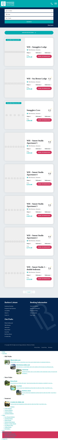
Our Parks (4, 353)
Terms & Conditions (34, 306)
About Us (6, 312)
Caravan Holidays (9, 410)
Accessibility (7, 310)
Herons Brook (7, 329)
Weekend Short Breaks (10, 422)
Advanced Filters (28, 32)
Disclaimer (50, 347)
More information (44, 56)
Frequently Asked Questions (10, 308)
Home (3, 351)
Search (29, 21)
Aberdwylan (7, 327)
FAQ (3, 430)
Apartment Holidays (9, 413)
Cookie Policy (44, 347)
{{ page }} (29, 292)
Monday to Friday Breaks (10, 423)
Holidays (12, 406)
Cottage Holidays (8, 412)
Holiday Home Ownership (10, 435)
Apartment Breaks (9, 418)
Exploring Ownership (9, 306)
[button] (55, 4)
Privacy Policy (37, 347)
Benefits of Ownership (10, 437)
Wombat (33, 344)
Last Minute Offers (9, 425)
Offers (3, 415)
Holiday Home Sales (7, 432)
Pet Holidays (7, 428)
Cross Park (7, 332)
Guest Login (32, 315)
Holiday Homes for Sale (10, 434)
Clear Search (50, 25)
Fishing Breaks (8, 420)
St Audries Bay (8, 336)
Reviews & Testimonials (35, 308)
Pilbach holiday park (9, 323)
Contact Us (7, 315)
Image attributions (22, 344)
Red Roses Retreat (8, 334)
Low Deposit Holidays (10, 417)
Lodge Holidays (8, 408)
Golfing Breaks (8, 427)
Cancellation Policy (34, 310)
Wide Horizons (8, 325)
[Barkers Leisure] (7, 3)
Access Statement (33, 312)
